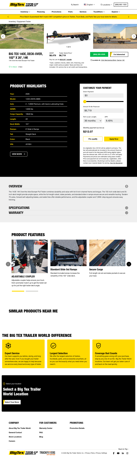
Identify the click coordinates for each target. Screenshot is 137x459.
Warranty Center (45, 428)
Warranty (16, 213)
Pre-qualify (93, 139)
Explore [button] (115, 12)
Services (83, 12)
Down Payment (88, 92)
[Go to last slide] (3, 36)
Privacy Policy (90, 453)
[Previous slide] (8, 17)
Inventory (12, 21)
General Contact (15, 432)
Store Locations (15, 437)
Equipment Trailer (24, 21)
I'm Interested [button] (119, 54)
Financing (41, 12)
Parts (70, 12)
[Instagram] (127, 453)
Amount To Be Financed (91, 107)
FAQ (41, 432)
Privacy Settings (101, 453)
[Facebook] (113, 453)
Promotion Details (77, 428)
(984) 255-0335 (99, 54)
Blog (41, 437)
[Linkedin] (123, 453)
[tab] (18, 291)
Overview (15, 186)
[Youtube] (118, 453)
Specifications (19, 208)
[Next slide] (128, 17)
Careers (12, 441)
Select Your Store (12, 402)
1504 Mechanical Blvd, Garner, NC (113, 60)
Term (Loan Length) (89, 117)
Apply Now (113, 139)
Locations (106, 5)
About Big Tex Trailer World (20, 428)
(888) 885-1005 (121, 5)
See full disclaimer (116, 163)
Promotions (56, 12)
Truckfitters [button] (98, 12)
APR (106, 117)
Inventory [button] (24, 12)
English (90, 5)
